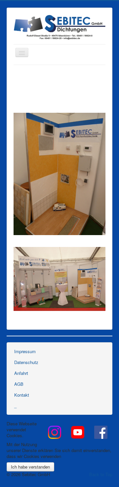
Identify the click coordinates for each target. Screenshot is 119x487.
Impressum (25, 351)
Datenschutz (26, 362)
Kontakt (21, 395)
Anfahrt (21, 373)
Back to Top (100, 474)
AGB (18, 384)
